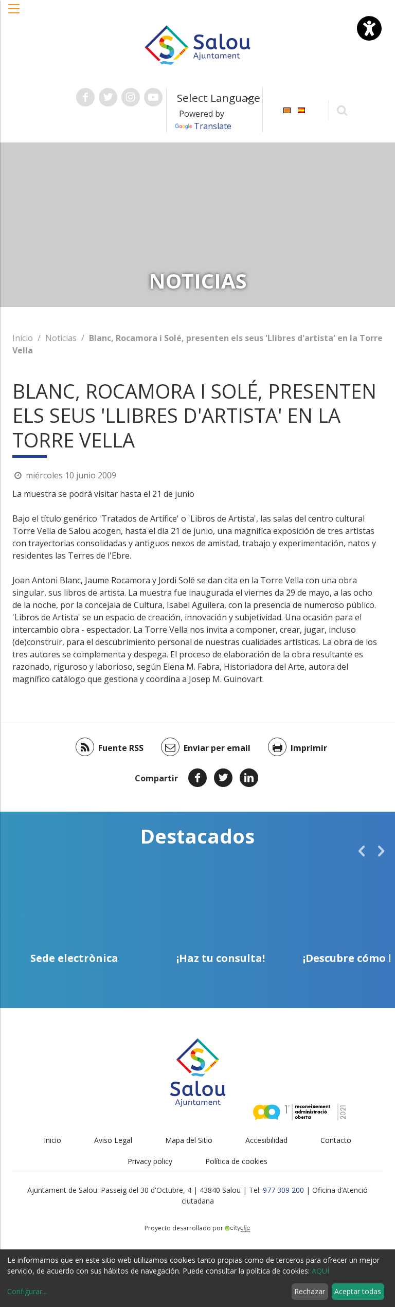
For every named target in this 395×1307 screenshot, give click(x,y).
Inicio (22, 338)
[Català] (287, 109)
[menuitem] (287, 109)
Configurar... (27, 1291)
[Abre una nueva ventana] (85, 97)
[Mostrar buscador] (342, 109)
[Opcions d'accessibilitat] (369, 28)
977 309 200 (283, 1190)
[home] (197, 44)
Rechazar (309, 1291)
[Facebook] (197, 777)
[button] (14, 14)
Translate (212, 126)
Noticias (61, 338)
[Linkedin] (249, 777)
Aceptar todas (357, 1291)
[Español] (301, 109)
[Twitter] (223, 777)
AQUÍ (320, 1271)
